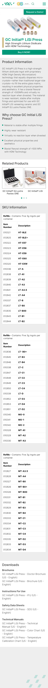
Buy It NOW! (24, 52)
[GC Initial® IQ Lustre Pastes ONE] (12, 177)
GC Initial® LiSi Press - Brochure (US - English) (23, 583)
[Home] (16, 4)
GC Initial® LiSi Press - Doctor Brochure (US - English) (24, 576)
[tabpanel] (12, 181)
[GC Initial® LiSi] (35, 177)
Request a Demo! (34, 12)
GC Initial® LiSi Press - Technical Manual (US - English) (20, 625)
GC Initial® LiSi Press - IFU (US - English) (19, 597)
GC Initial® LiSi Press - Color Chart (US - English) (23, 632)
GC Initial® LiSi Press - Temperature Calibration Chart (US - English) (21, 639)
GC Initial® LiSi (35, 191)
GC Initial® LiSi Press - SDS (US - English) (20, 611)
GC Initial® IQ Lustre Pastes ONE (13, 192)
